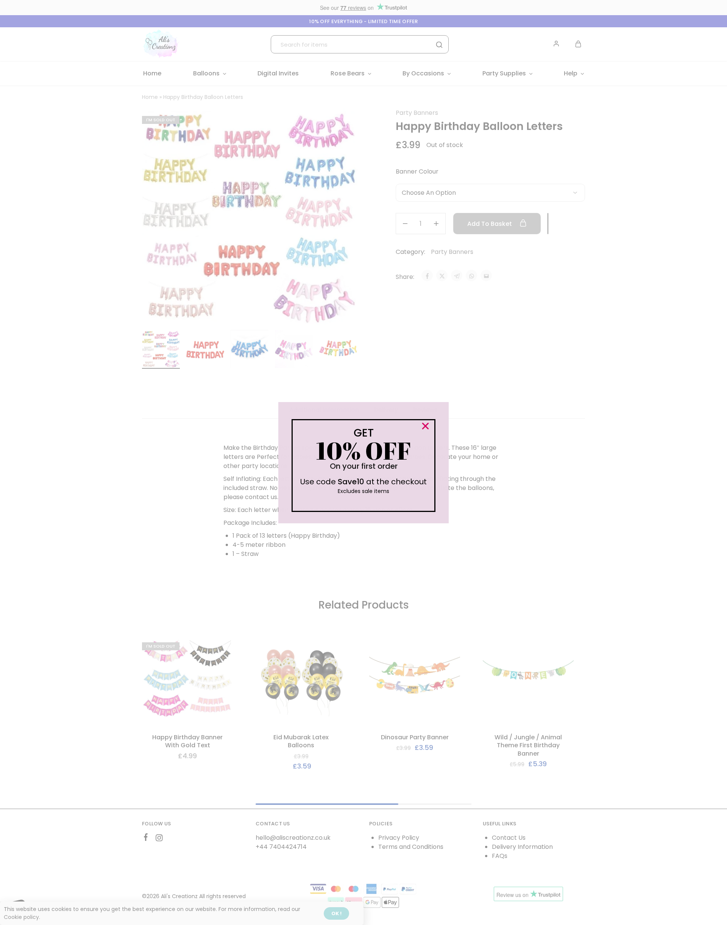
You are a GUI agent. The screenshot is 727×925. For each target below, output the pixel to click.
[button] (425, 426)
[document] (363, 462)
